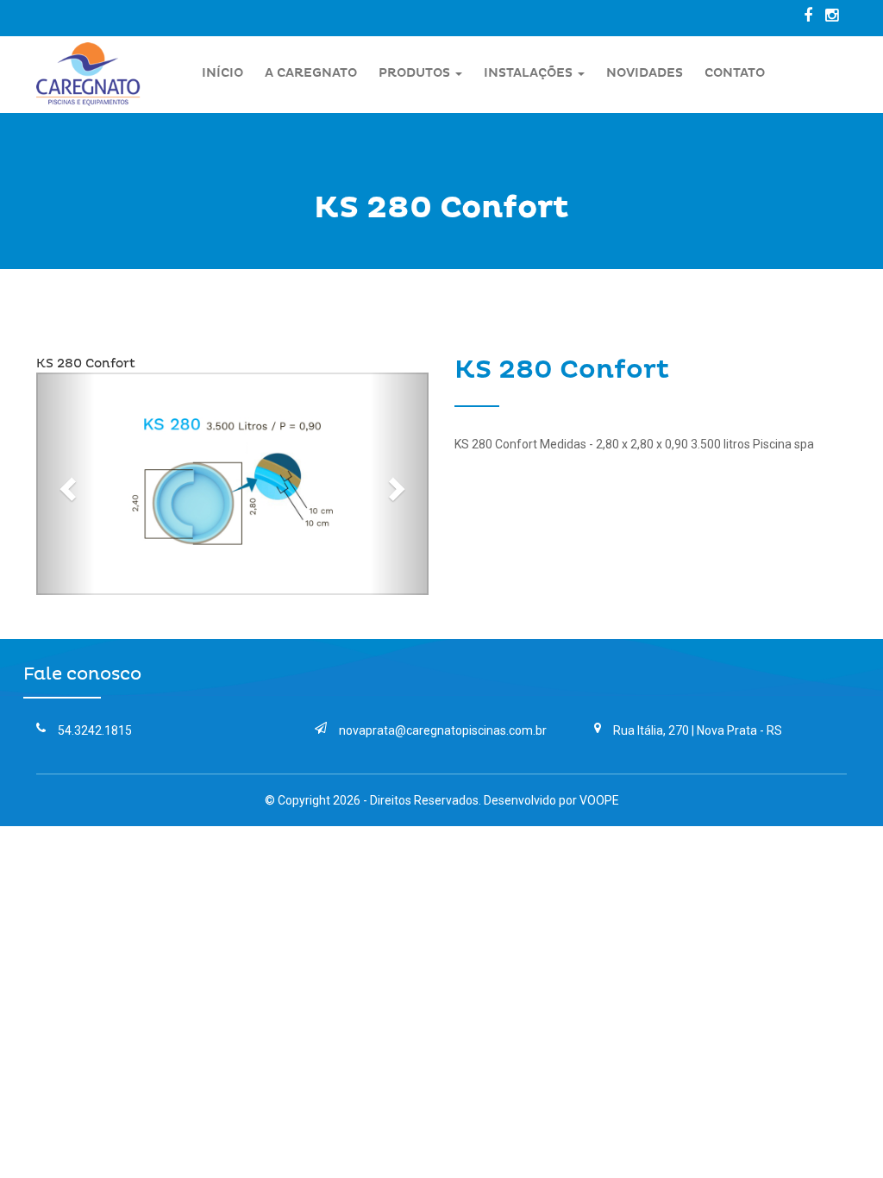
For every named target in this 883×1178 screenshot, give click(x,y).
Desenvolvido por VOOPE (551, 800)
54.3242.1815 (95, 730)
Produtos (416, 73)
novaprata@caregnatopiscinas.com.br (443, 730)
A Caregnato (311, 73)
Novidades (644, 73)
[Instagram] (836, 15)
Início (222, 73)
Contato (735, 73)
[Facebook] (812, 15)
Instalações (530, 73)
